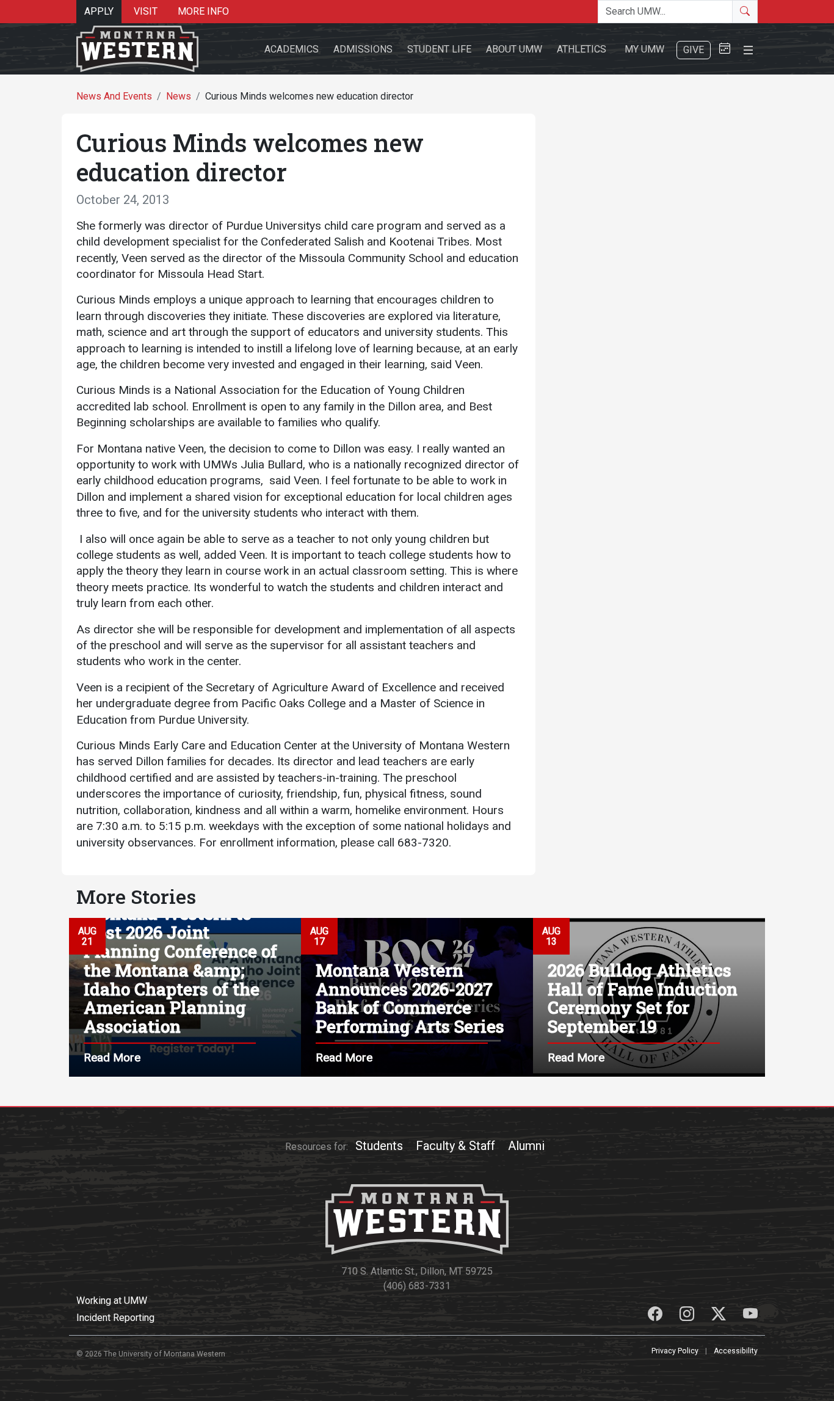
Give (693, 50)
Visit (146, 11)
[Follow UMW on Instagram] (688, 1316)
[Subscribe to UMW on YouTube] (750, 1316)
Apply (99, 11)
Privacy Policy (674, 1351)
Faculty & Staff (455, 1145)
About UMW (514, 49)
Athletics (581, 49)
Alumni (526, 1145)
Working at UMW (111, 1300)
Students (379, 1145)
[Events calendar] (724, 49)
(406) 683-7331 (417, 1286)
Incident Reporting (115, 1317)
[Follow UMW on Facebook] (656, 1316)
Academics (291, 49)
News (178, 96)
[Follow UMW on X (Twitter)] (719, 1316)
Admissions (363, 49)
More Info (203, 11)
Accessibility (736, 1351)
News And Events (114, 96)
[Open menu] (748, 48)
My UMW (644, 49)
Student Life (439, 49)
